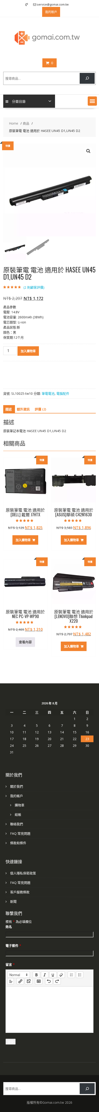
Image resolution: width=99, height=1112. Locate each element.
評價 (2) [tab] (40, 409)
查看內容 (25, 642)
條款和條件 (18, 843)
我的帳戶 (16, 796)
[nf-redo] (57, 981)
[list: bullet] (79, 975)
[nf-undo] (48, 981)
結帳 (18, 814)
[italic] (44, 975)
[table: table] (38, 981)
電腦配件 (62, 393)
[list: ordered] (71, 975)
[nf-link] (20, 981)
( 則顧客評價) (33, 287)
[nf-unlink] (28, 981)
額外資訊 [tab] (23, 409)
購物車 (19, 805)
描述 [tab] (8, 409)
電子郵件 (13, 945)
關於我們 (16, 786)
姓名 (9, 926)
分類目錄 (19, 101)
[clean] (61, 975)
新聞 (13, 901)
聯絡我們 (16, 824)
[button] (92, 101)
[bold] (36, 975)
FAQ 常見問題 (20, 833)
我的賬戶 (51, 12)
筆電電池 (48, 393)
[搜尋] (87, 78)
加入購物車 (28, 351)
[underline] (53, 975)
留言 (10, 964)
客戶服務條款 (19, 892)
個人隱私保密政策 (23, 873)
